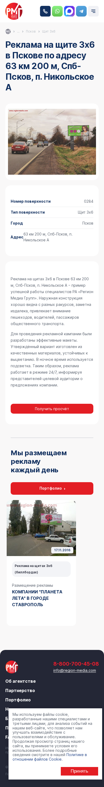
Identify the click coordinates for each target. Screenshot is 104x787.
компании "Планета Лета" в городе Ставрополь (37, 598)
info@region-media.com (74, 670)
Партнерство (20, 690)
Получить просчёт (52, 408)
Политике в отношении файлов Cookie (50, 756)
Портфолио (50, 488)
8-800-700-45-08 (45, 11)
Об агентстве (20, 681)
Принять (79, 771)
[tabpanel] (41, 563)
